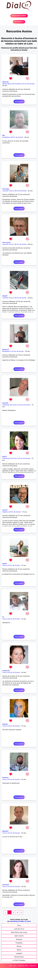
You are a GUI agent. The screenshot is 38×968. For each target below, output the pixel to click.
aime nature (6, 242)
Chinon (19, 946)
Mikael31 (5, 831)
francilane (5, 189)
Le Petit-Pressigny (19, 960)
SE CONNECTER (19, 21)
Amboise (19, 939)
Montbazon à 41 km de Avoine (13, 351)
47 (3, 617)
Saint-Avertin (19, 936)
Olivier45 (5, 82)
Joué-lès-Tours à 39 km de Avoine (14, 191)
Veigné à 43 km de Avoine (11, 512)
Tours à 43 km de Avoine (11, 565)
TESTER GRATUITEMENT (19, 15)
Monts (19, 950)
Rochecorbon (19, 957)
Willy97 (4, 296)
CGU (15, 966)
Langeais (19, 953)
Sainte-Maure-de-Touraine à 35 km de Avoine (18, 84)
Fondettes (19, 943)
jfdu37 (4, 456)
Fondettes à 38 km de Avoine (12, 137)
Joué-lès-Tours (19, 929)
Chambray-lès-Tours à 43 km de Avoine (16, 405)
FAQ (10, 966)
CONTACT (33, 966)
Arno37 (4, 510)
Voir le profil (19, 101)
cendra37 (5, 885)
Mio (3, 135)
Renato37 (5, 349)
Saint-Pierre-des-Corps (19, 932)
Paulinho (5, 777)
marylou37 (6, 670)
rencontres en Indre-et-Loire (20, 921)
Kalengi (5, 724)
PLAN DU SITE (23, 966)
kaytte (4, 563)
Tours (19, 925)
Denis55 (5, 403)
